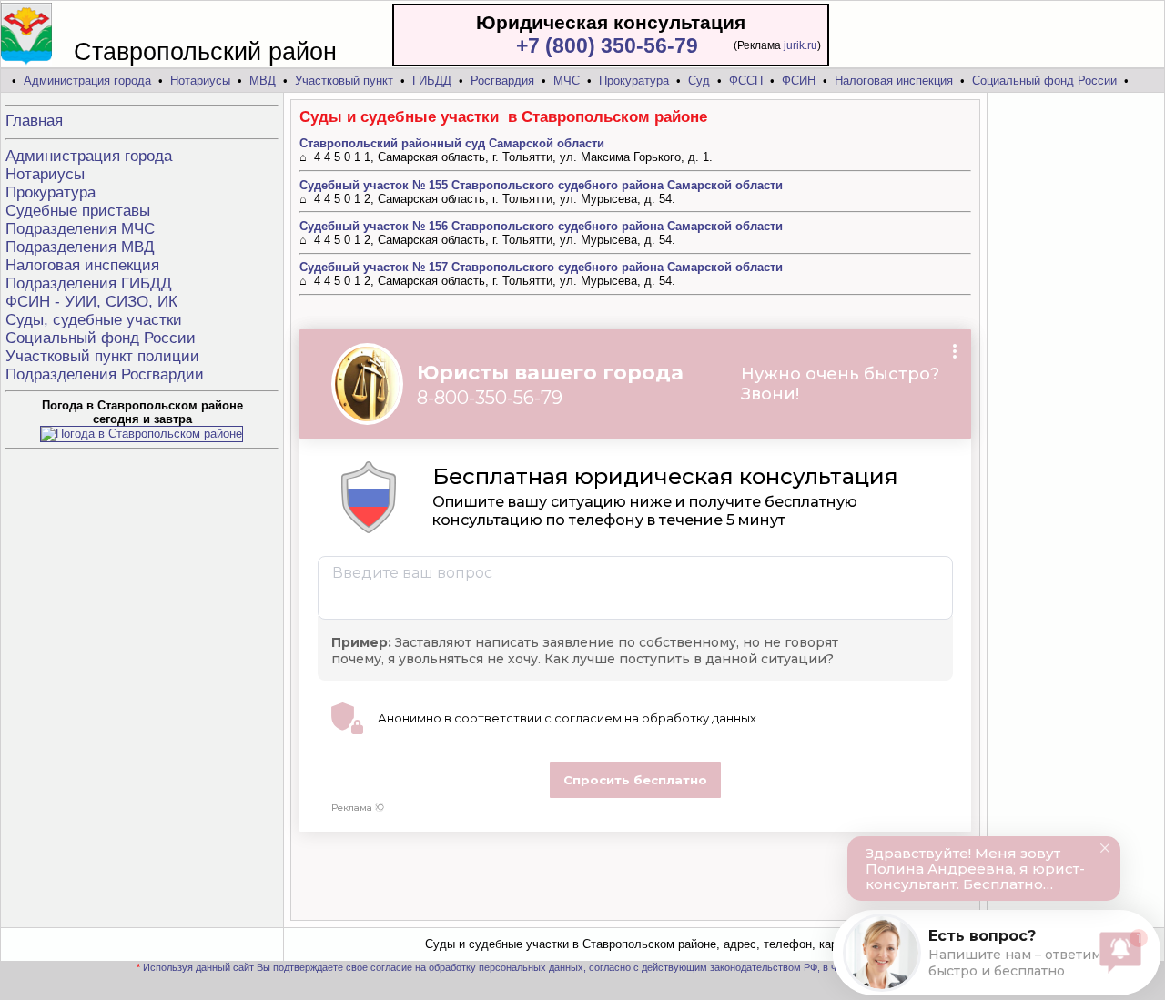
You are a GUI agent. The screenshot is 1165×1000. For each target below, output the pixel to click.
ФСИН (799, 80)
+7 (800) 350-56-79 (607, 45)
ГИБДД (431, 80)
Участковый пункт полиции (102, 356)
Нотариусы (200, 80)
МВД (262, 80)
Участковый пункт (344, 80)
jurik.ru (800, 45)
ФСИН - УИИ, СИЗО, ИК (91, 301)
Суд (699, 80)
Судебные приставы (77, 210)
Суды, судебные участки (93, 319)
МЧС (566, 80)
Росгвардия (502, 80)
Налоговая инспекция (894, 80)
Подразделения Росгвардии (104, 374)
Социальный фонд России (1044, 80)
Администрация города (87, 80)
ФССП (746, 80)
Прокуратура (634, 80)
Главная (34, 120)
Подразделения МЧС (80, 228)
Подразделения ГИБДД (88, 283)
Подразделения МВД (80, 247)
